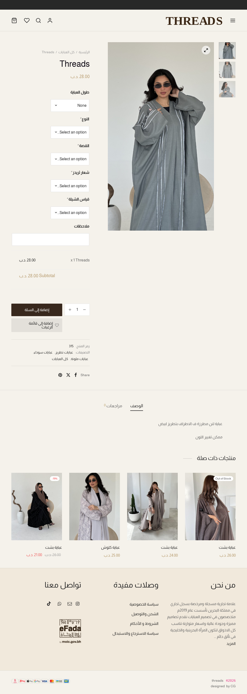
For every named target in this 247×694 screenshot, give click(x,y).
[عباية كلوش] (94, 506)
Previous (112, 136)
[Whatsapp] (59, 604)
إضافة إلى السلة (37, 310)
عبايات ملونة (79, 359)
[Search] (38, 20)
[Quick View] (199, 528)
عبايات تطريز (64, 352)
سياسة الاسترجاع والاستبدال (135, 633)
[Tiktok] (49, 604)
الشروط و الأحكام (144, 623)
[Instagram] (77, 604)
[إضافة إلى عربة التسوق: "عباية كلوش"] (94, 528)
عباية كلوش (110, 547)
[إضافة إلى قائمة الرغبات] (221, 528)
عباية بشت (227, 547)
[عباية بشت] (210, 506)
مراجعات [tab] (113, 405)
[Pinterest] (60, 375)
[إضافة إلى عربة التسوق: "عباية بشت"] (152, 528)
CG (233, 686)
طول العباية (79, 92)
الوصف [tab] (136, 405)
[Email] (70, 604)
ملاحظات (81, 226)
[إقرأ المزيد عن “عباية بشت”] (210, 528)
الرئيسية (84, 52)
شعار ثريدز (79, 172)
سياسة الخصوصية (144, 604)
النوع (84, 119)
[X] (68, 375)
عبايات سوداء (43, 352)
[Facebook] (75, 375)
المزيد (231, 643)
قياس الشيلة (77, 199)
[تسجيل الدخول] (50, 20)
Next (209, 136)
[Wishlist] (26, 20)
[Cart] (14, 20)
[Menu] (233, 20)
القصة (83, 146)
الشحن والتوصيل (144, 614)
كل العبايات (66, 52)
